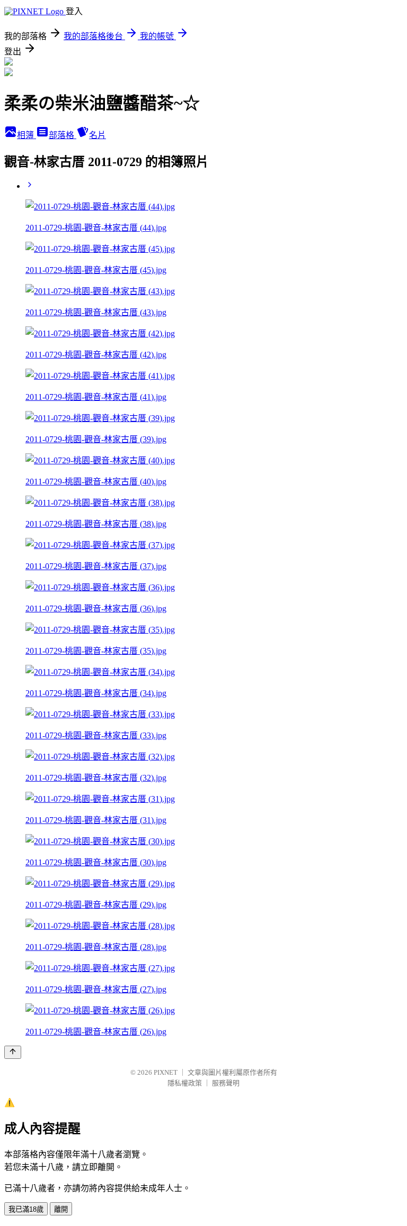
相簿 (26, 135)
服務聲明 (226, 1083)
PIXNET (166, 1072)
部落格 (62, 135)
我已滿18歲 (25, 1209)
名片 (97, 135)
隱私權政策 (184, 1083)
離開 (61, 1209)
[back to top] (12, 1052)
